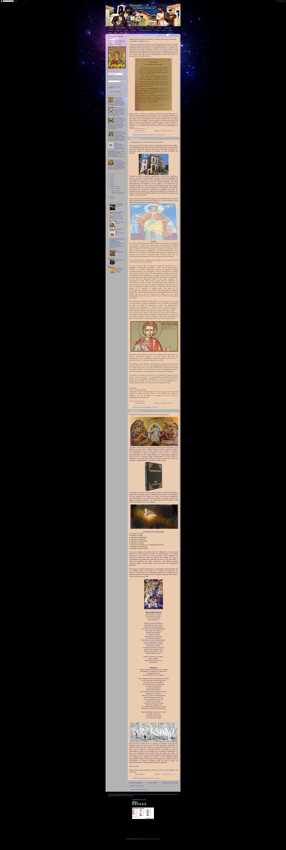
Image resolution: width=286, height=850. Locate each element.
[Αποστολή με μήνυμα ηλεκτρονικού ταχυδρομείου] (130, 132)
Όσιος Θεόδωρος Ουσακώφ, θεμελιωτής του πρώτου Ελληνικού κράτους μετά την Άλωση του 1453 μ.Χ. (119, 120)
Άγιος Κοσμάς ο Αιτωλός (118, 206)
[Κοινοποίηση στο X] (133, 132)
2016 (111, 177)
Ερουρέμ (110, 30)
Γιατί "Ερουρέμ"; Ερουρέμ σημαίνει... (118, 98)
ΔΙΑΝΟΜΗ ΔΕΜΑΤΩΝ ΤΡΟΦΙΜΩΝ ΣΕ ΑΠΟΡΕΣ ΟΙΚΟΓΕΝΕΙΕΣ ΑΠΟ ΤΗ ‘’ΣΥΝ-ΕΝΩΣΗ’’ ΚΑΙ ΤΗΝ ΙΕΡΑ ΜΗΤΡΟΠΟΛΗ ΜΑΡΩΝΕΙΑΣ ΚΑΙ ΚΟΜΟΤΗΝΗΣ (117, 244)
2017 (111, 178)
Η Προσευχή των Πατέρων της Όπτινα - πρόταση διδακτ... (118, 193)
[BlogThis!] (131, 132)
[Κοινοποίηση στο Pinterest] (135, 132)
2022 (111, 198)
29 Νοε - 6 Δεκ (114, 190)
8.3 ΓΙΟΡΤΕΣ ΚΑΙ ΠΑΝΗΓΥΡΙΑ (116, 218)
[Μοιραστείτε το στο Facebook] (134, 132)
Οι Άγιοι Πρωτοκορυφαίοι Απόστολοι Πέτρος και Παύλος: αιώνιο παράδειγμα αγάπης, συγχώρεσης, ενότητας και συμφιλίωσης (116, 146)
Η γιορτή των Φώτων (119, 107)
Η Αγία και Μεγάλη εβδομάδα (119, 222)
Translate (119, 75)
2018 (111, 180)
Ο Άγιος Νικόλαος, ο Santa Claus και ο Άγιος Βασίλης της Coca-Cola (119, 133)
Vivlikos (121, 32)
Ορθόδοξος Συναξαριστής (145, 30)
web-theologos (113, 220)
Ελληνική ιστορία (150, 27)
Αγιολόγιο (110, 27)
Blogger (157, 838)
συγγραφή (112, 258)
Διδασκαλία (132, 27)
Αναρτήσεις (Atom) (139, 785)
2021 (111, 196)
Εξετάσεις (159, 27)
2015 (111, 175)
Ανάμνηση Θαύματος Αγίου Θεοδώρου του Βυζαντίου (146, 142)
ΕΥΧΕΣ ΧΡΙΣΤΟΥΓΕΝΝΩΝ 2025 (119, 233)
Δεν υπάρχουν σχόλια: (166, 130)
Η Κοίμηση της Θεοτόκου (115, 213)
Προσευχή (156, 30)
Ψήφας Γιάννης (113, 250)
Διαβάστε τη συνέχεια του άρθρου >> (138, 128)
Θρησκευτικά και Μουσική (116, 204)
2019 (111, 182)
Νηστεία (126, 30)
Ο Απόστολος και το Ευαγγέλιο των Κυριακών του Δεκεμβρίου (119, 270)
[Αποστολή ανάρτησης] (174, 130)
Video (115, 32)
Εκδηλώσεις (140, 27)
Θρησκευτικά (118, 30)
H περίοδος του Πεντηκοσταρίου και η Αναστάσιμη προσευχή (149, 414)
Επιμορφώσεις (167, 27)
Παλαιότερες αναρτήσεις (170, 782)
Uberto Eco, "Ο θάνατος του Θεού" (119, 252)
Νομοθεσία (133, 30)
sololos (150, 838)
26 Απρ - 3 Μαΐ (114, 186)
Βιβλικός (112, 267)
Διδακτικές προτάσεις (121, 27)
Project (110, 32)
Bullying (170, 30)
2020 (111, 184)
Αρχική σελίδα (152, 782)
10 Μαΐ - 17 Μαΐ (115, 188)
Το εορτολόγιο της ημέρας (114, 86)
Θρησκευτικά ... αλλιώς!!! (116, 212)
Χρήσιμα (164, 30)
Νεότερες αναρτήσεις (135, 782)
